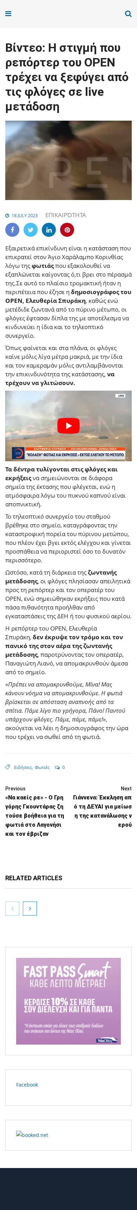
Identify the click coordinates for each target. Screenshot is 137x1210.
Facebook (27, 1084)
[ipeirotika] (32, 14)
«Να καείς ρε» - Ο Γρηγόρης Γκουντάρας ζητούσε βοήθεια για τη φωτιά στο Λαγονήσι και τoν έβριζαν (34, 811)
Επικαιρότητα (65, 215)
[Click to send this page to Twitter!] (31, 230)
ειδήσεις (23, 767)
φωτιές (42, 767)
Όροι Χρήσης (68, 1192)
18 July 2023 (25, 215)
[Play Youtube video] (68, 426)
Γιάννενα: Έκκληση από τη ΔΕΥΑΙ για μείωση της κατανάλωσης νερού (102, 807)
